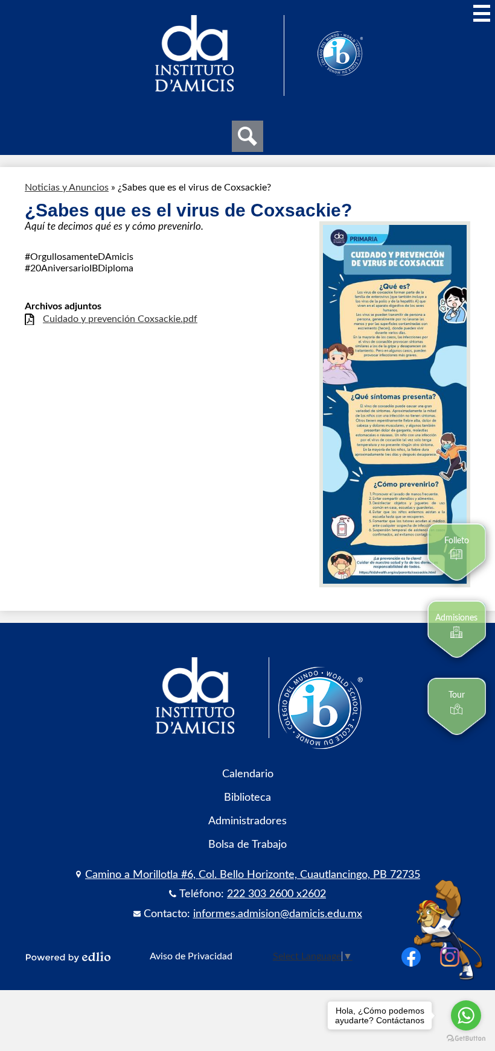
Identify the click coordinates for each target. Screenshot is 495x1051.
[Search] (247, 136)
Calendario (247, 774)
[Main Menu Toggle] (481, 13)
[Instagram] (449, 956)
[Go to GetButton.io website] (466, 1039)
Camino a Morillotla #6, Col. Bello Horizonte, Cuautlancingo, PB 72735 (252, 874)
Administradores (247, 821)
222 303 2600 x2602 (276, 894)
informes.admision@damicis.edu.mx (277, 914)
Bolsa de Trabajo (247, 844)
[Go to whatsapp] (466, 1015)
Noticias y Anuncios (67, 187)
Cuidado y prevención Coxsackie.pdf (120, 319)
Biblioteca (247, 797)
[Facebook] (411, 956)
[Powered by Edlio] (68, 957)
